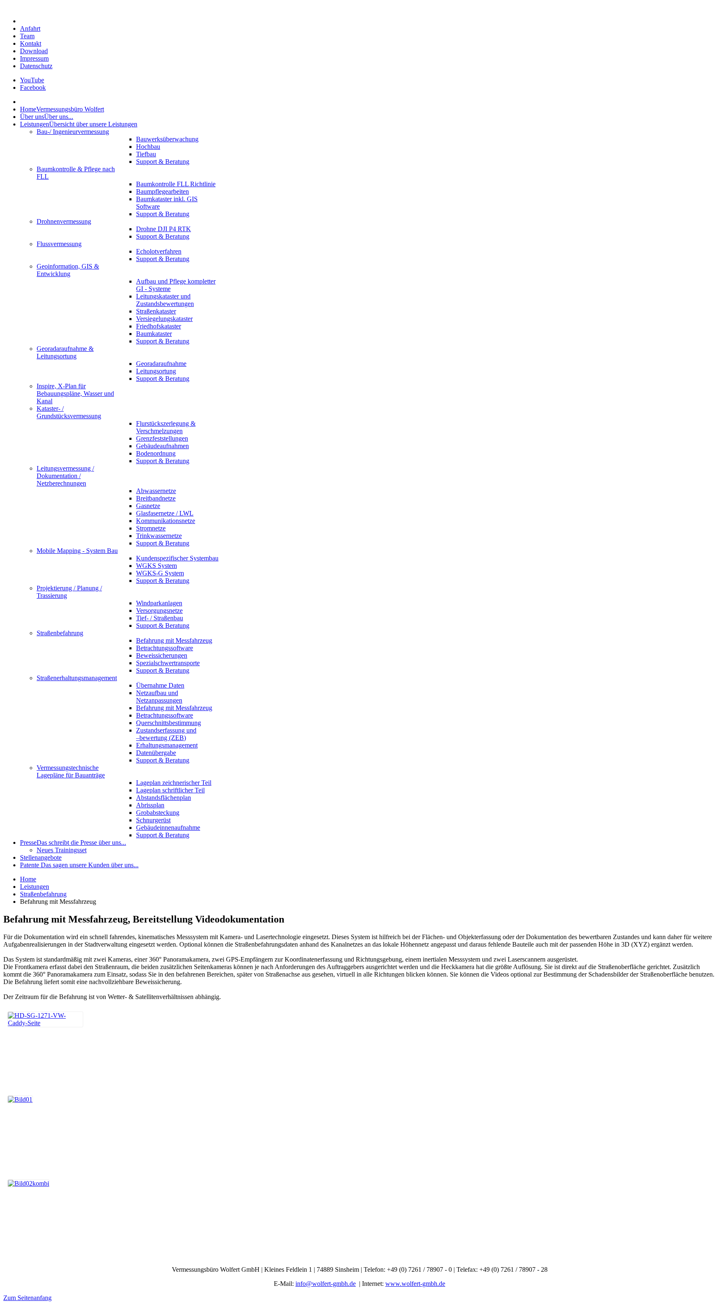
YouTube (32, 80)
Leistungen (34, 886)
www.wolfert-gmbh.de (415, 1283)
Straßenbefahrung (43, 894)
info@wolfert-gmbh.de (325, 1283)
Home (28, 879)
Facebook (33, 87)
